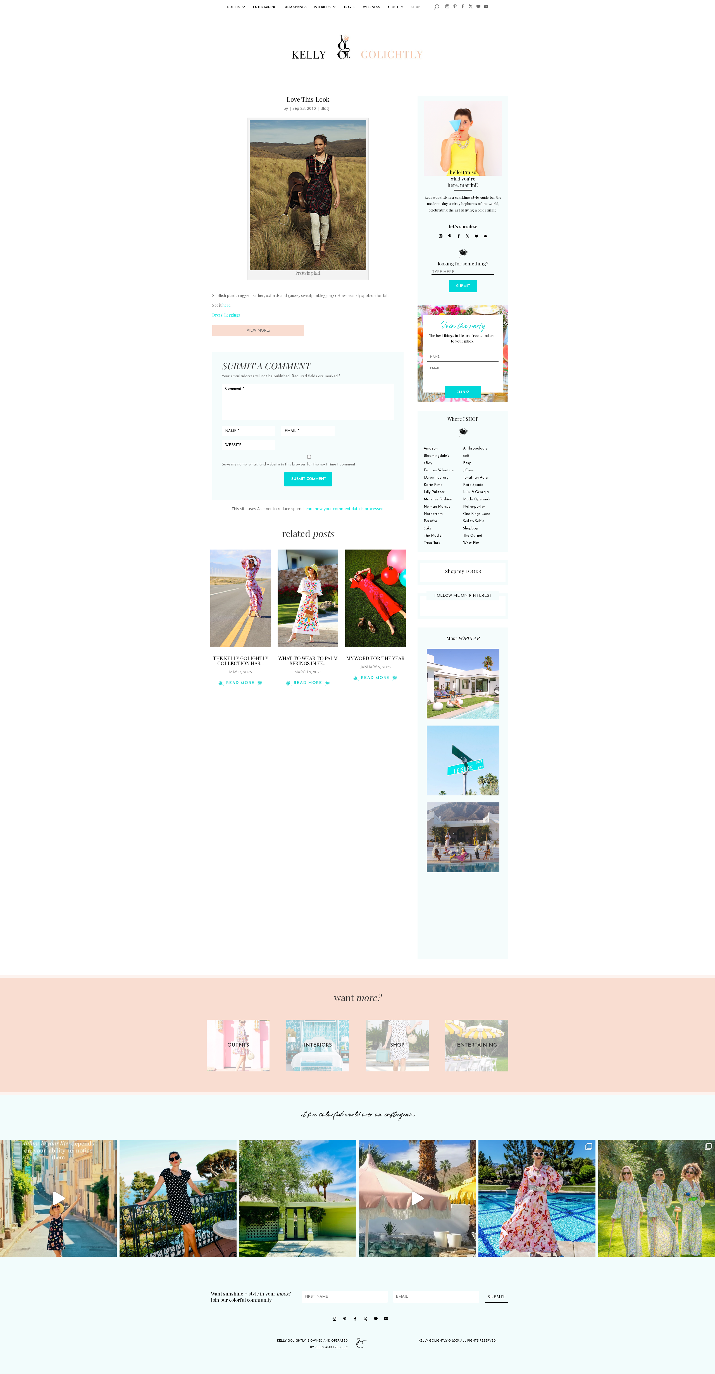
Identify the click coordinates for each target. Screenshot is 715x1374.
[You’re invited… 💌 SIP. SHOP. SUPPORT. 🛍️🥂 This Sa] (656, 1198)
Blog (324, 108)
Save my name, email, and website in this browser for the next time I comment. (289, 464)
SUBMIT (463, 286)
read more (240, 683)
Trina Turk (432, 543)
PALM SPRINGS (295, 7)
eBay (428, 463)
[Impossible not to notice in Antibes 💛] (58, 1198)
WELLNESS (371, 7)
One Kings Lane (476, 514)
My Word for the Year (375, 658)
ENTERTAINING (265, 7)
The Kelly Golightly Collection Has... (240, 661)
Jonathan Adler (476, 477)
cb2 (466, 456)
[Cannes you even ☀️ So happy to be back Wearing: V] (178, 1198)
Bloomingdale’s (436, 456)
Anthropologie (475, 448)
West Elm (471, 543)
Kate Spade (473, 485)
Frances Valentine (439, 470)
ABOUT (393, 7)
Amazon (431, 448)
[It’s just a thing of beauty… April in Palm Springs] (417, 1198)
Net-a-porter (474, 506)
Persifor (430, 521)
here (226, 305)
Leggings (232, 315)
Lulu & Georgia (476, 492)
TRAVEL (350, 7)
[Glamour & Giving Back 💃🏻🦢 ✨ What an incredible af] (536, 1198)
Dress (217, 315)
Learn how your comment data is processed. (343, 508)
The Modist (433, 536)
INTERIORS (322, 7)
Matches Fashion (438, 499)
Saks (427, 528)
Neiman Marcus (437, 506)
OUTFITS (233, 7)
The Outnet (473, 536)
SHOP (415, 7)
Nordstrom (433, 514)
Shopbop (470, 528)
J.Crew (468, 470)
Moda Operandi (476, 499)
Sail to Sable (473, 521)
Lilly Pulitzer (434, 492)
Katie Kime (433, 485)
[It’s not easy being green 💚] (297, 1198)
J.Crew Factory (436, 477)
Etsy (467, 463)
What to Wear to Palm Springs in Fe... (308, 661)
